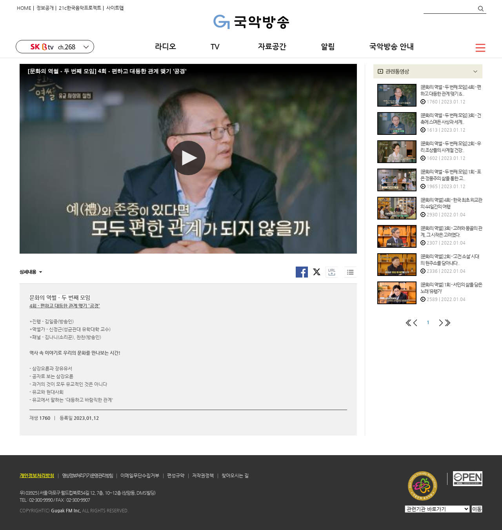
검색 (480, 8)
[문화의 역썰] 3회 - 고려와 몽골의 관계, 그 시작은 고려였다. (451, 231)
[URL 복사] (331, 276)
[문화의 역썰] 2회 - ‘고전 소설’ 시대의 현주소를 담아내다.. (449, 260)
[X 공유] (316, 271)
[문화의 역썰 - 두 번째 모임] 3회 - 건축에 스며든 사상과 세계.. (450, 119)
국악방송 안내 (391, 46)
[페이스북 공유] (301, 276)
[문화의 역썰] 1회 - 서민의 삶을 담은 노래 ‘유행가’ (451, 288)
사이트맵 (115, 8)
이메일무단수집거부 (139, 475)
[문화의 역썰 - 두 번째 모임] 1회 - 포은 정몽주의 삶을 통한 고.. (450, 175)
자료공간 (272, 46)
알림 (328, 46)
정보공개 (45, 8)
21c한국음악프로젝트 (80, 8)
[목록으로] (350, 276)
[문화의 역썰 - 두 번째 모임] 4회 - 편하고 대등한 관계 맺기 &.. (450, 90)
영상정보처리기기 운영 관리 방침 (87, 475)
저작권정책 (203, 475)
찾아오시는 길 (235, 475)
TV (217, 46)
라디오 (165, 46)
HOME (24, 8)
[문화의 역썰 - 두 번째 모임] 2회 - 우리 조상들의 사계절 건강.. (450, 147)
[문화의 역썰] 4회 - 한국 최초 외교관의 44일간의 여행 (451, 203)
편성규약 (175, 475)
